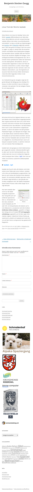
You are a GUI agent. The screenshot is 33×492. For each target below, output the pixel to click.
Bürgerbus (5, 448)
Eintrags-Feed (5, 474)
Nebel (18, 457)
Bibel (20, 445)
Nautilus (6, 45)
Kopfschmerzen (23, 454)
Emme (8, 450)
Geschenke (22, 451)
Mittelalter (14, 456)
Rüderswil (25, 456)
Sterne (26, 458)
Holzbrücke (4, 454)
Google (26, 451)
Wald (3, 461)
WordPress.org (5, 478)
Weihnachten (12, 460)
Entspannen (10, 451)
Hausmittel (22, 453)
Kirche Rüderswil (6, 317)
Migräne (9, 457)
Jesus (13, 455)
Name (4, 274)
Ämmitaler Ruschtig (7, 311)
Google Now (4, 453)
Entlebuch (5, 451)
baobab (8, 37)
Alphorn (15, 446)
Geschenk (16, 451)
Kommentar (6, 255)
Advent (4, 446)
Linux (4, 456)
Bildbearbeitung (26, 446)
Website (4, 287)
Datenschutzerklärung (7, 489)
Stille (29, 458)
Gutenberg (16, 453)
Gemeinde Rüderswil (7, 315)
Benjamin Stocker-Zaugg (16, 3)
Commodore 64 (23, 448)
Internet (9, 454)
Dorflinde (4, 450)
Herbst (26, 453)
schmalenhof (9, 458)
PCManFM (15, 45)
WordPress (6, 462)
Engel (24, 450)
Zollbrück (13, 462)
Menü (16, 11)
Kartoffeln (17, 454)
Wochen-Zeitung (6, 319)
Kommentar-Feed (6, 476)
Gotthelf (9, 453)
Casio (9, 448)
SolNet (21, 458)
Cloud (17, 448)
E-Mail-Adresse (7, 280)
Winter (21, 461)
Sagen (3, 458)
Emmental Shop (6, 313)
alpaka (9, 446)
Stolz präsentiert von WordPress (21, 489)
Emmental (16, 449)
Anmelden (4, 472)
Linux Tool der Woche (12, 228)
